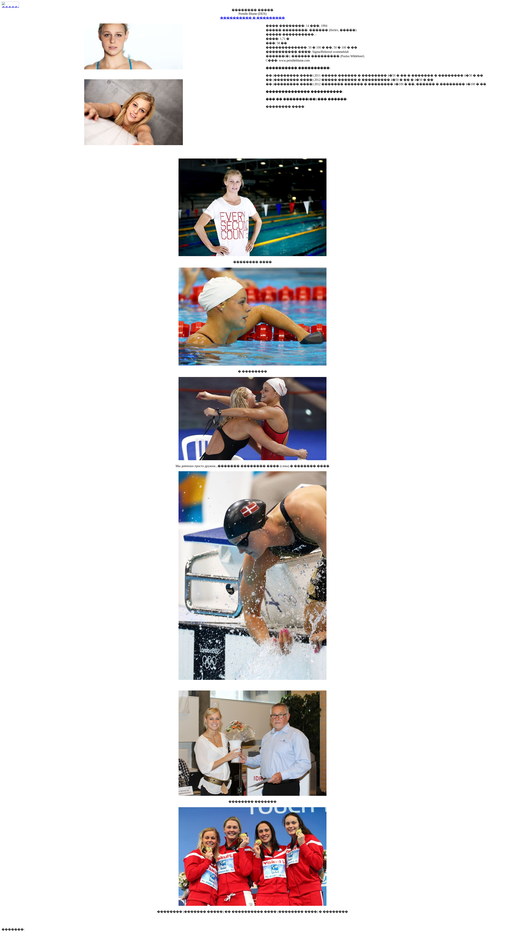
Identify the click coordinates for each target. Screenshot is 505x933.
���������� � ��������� (252, 18)
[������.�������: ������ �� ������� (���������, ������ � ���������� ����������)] (10, 5)
